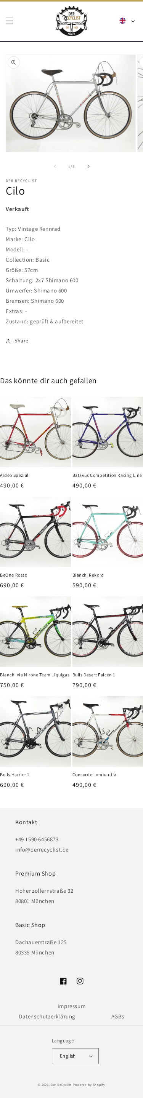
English (68, 1056)
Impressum (71, 1006)
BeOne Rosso (13, 575)
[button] (9, 21)
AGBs (117, 1016)
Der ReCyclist (61, 1084)
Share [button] (21, 340)
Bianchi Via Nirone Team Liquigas (34, 675)
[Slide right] (88, 166)
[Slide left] (55, 166)
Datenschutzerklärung (47, 1016)
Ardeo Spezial (14, 475)
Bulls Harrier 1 (14, 774)
